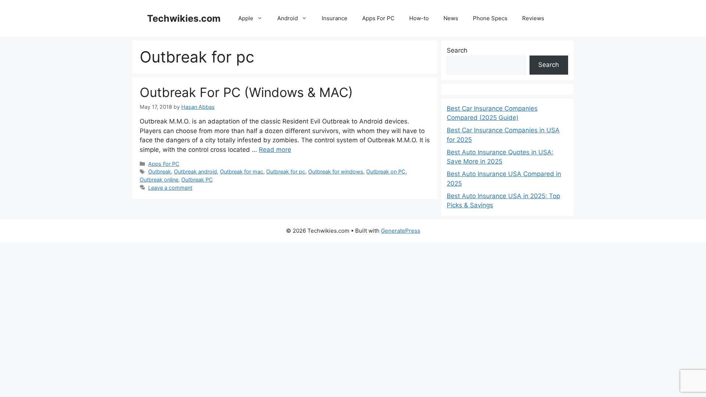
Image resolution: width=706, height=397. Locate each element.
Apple (245, 18)
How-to (419, 18)
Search (457, 50)
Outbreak (159, 171)
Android (287, 18)
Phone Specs (490, 18)
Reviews (533, 18)
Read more (275, 149)
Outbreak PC (197, 179)
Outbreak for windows (335, 171)
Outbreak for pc (285, 171)
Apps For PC (378, 18)
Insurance (334, 18)
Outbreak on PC (386, 171)
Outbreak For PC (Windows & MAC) (246, 92)
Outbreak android (195, 171)
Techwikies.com (184, 18)
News (450, 18)
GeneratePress (400, 230)
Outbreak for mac (241, 171)
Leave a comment (170, 188)
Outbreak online (159, 179)
